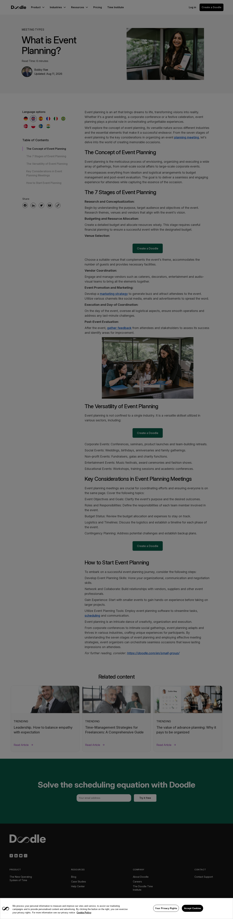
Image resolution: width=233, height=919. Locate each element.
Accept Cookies (192, 908)
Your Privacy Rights (166, 908)
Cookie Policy (84, 912)
